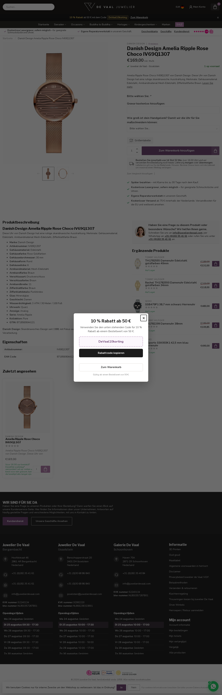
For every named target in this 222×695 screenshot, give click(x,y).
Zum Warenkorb (111, 367)
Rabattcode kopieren (111, 353)
